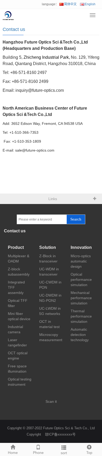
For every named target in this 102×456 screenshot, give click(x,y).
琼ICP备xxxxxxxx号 (60, 434)
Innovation (81, 247)
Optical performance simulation (81, 279)
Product (16, 247)
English (90, 4)
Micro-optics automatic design (81, 261)
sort (64, 453)
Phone (38, 452)
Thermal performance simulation (81, 316)
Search (75, 219)
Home (13, 452)
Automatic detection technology (80, 334)
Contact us (14, 29)
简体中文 (70, 4)
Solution (47, 247)
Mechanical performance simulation (81, 298)
